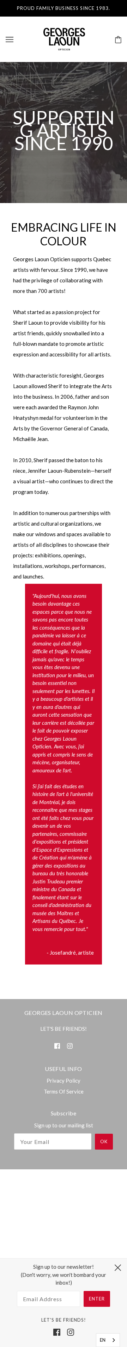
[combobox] (108, 1340)
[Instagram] (70, 1332)
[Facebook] (56, 1332)
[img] (57, 1045)
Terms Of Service (64, 1091)
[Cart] (118, 39)
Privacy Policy (63, 1080)
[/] (64, 38)
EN (102, 1340)
